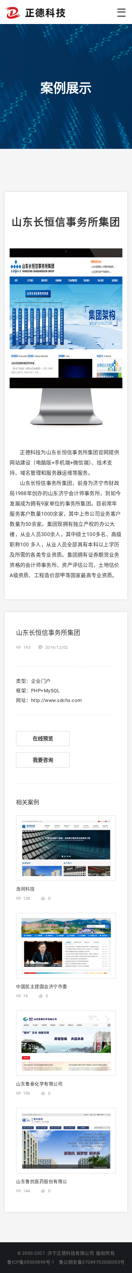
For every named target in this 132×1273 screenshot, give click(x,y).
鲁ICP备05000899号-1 (30, 1262)
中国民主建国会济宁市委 (41, 986)
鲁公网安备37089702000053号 (92, 1262)
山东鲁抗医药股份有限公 (41, 1181)
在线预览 (43, 739)
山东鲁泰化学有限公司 (39, 1083)
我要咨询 (43, 760)
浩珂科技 (25, 888)
